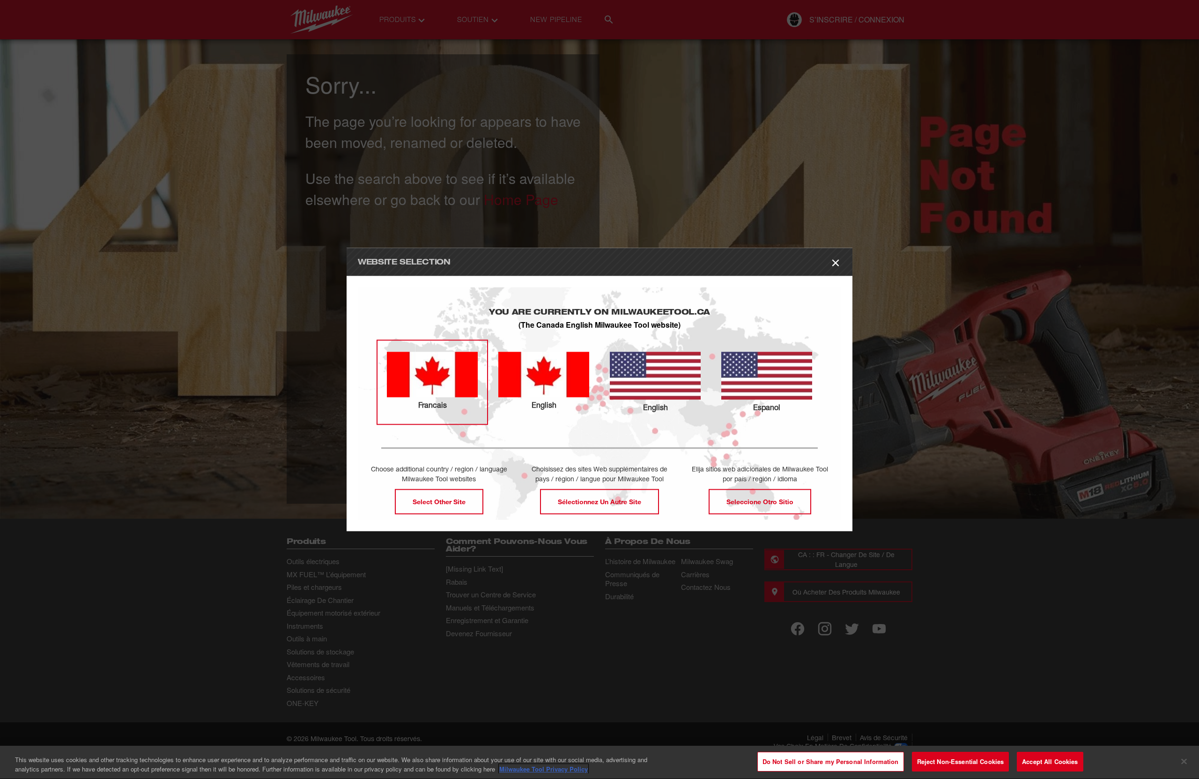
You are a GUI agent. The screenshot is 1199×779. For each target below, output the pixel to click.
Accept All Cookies (1050, 761)
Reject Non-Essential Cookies (960, 761)
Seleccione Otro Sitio (759, 501)
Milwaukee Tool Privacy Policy (543, 768)
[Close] (1184, 761)
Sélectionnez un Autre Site (599, 501)
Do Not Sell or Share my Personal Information (830, 761)
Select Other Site (439, 501)
